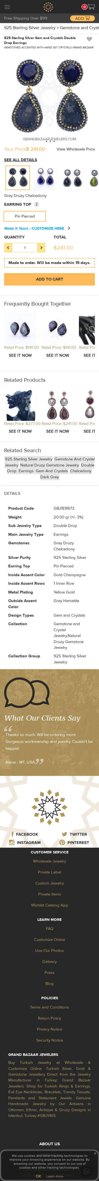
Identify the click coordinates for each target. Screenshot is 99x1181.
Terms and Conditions (49, 1007)
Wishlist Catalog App (49, 905)
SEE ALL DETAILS (20, 160)
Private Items (49, 894)
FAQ (49, 928)
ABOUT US (49, 1144)
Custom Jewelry (49, 883)
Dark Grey (49, 477)
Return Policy (49, 1018)
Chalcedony (80, 471)
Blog (49, 983)
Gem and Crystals (52, 471)
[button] (91, 7)
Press (49, 972)
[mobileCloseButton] (7, 7)
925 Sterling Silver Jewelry (28, 459)
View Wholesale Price (76, 149)
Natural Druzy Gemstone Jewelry (49, 465)
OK (38, 1176)
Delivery (49, 961)
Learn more (54, 1176)
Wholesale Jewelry (49, 861)
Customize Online (49, 939)
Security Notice (49, 1040)
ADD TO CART (49, 279)
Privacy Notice (49, 1029)
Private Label (49, 872)
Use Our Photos (49, 950)
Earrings (27, 471)
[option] (18, 178)
